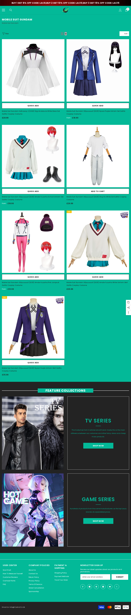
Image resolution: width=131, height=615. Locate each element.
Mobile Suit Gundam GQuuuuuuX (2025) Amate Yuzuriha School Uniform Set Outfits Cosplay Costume (32, 198)
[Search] (10, 10)
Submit (120, 577)
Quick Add (33, 105)
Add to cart (98, 191)
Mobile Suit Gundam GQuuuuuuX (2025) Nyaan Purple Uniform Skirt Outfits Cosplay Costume (32, 369)
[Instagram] (89, 586)
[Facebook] (82, 586)
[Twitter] (116, 586)
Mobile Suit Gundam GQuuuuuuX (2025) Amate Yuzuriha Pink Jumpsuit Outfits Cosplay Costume (30, 283)
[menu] (3, 10)
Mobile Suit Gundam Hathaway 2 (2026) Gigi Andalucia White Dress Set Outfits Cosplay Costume (31, 112)
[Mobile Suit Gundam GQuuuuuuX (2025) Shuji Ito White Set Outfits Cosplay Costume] (98, 156)
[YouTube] (109, 586)
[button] (62, 33)
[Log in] (120, 10)
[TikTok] (103, 586)
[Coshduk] (33, 433)
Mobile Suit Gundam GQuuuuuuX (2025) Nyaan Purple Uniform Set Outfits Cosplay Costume (96, 112)
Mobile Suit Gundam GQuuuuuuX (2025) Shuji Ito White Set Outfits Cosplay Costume (97, 198)
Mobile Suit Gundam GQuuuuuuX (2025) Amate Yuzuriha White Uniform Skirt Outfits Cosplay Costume (97, 283)
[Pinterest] (96, 586)
